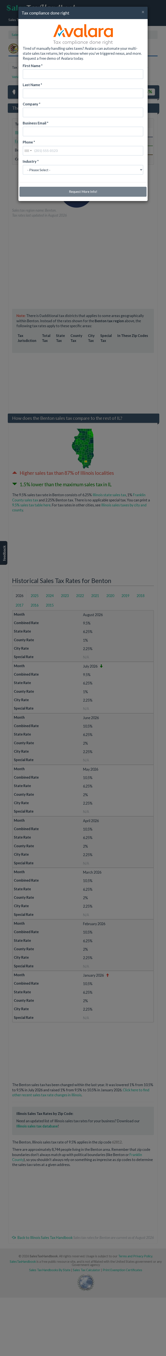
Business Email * (35, 123)
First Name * (33, 66)
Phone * (29, 142)
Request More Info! (83, 191)
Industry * (31, 161)
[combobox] (28, 150)
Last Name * (32, 85)
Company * (31, 104)
